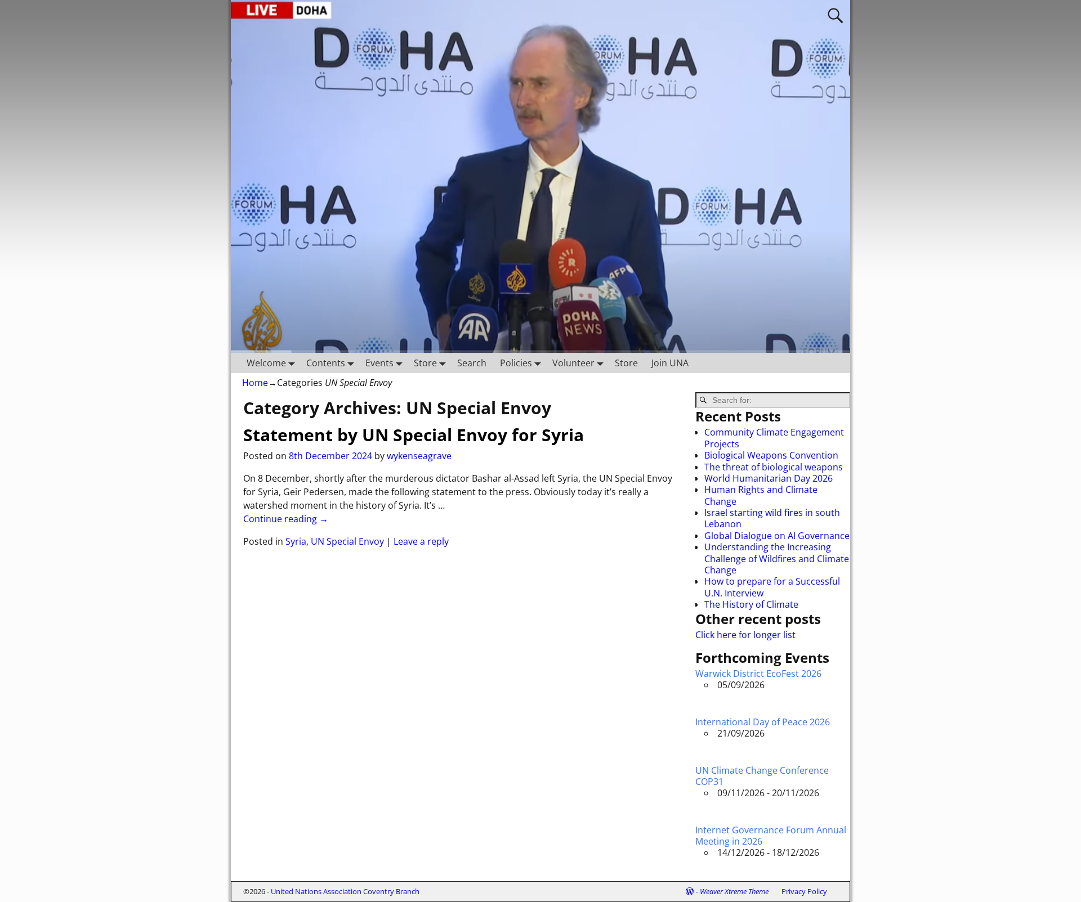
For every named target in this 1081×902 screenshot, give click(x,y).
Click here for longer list (745, 635)
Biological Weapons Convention (771, 455)
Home (255, 382)
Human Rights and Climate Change (761, 495)
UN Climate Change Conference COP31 (762, 776)
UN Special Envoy (347, 541)
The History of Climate (751, 604)
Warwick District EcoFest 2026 (758, 673)
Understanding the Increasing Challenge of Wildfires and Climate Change (776, 558)
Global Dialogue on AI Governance (777, 535)
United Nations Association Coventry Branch (345, 891)
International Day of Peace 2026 (762, 722)
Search (471, 363)
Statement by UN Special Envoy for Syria (413, 434)
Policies (516, 363)
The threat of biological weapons (773, 467)
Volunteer (573, 363)
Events (379, 363)
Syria (295, 541)
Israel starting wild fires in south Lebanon (772, 518)
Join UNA (670, 363)
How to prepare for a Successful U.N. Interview (772, 587)
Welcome (266, 363)
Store (425, 363)
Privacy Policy (804, 891)
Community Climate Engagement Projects (774, 438)
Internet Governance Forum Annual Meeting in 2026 (770, 835)
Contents (325, 363)
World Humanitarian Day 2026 (768, 478)
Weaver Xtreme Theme (734, 891)
